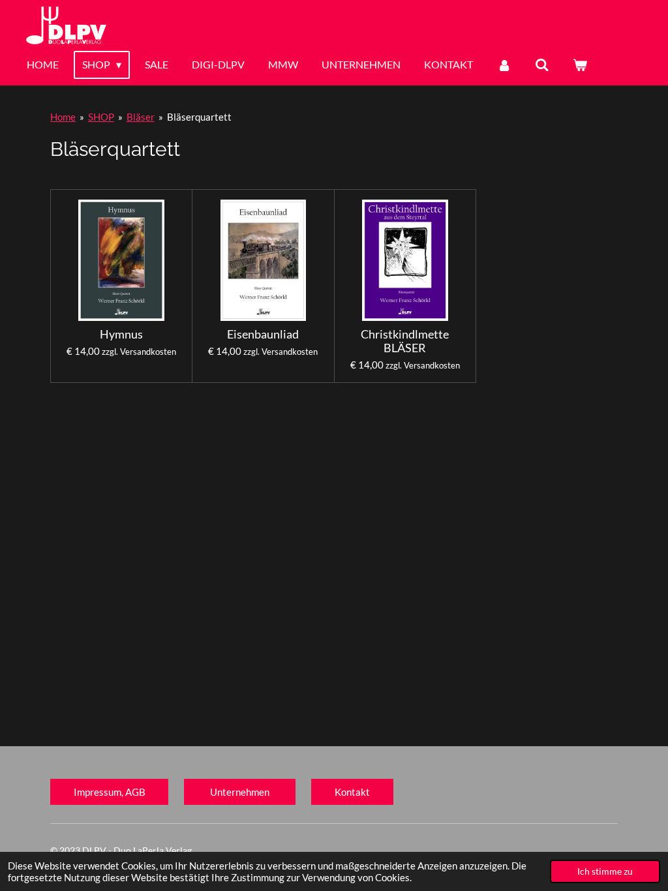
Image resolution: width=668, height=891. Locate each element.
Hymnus (121, 334)
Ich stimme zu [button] (605, 871)
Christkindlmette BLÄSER (405, 341)
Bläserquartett (199, 117)
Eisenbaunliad (263, 334)
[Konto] (503, 64)
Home (63, 117)
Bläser (141, 117)
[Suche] (542, 64)
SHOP (101, 117)
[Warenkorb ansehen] (580, 64)
